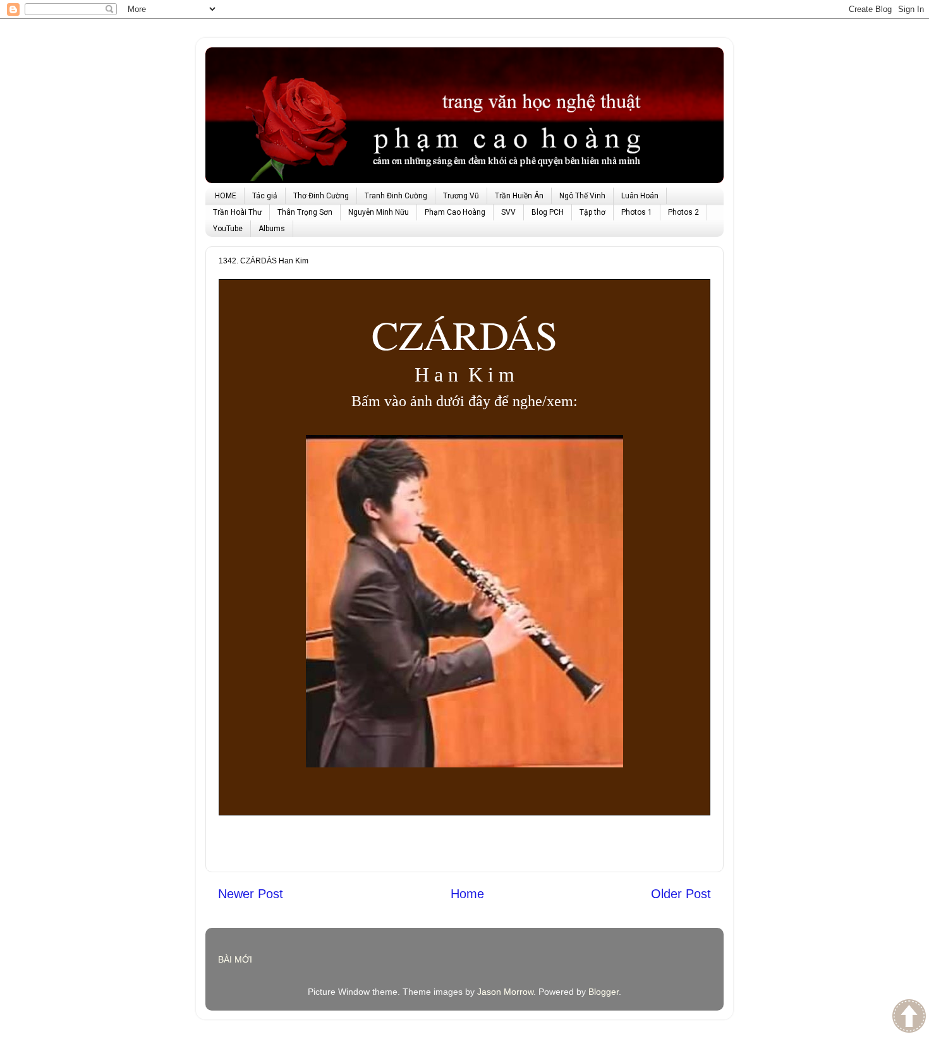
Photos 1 (636, 212)
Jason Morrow (505, 992)
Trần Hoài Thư (237, 212)
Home (467, 894)
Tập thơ (592, 212)
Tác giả (264, 195)
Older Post (681, 894)
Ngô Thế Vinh (582, 195)
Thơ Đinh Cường (321, 195)
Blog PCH (547, 212)
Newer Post (250, 894)
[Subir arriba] (909, 1017)
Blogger (603, 992)
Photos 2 (683, 212)
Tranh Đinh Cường (396, 195)
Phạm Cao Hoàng (455, 212)
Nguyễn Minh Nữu (378, 212)
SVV (508, 212)
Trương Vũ (461, 195)
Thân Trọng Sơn (304, 212)
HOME (225, 195)
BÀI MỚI (235, 959)
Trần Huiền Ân (519, 195)
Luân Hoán (640, 195)
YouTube (228, 228)
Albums (271, 228)
